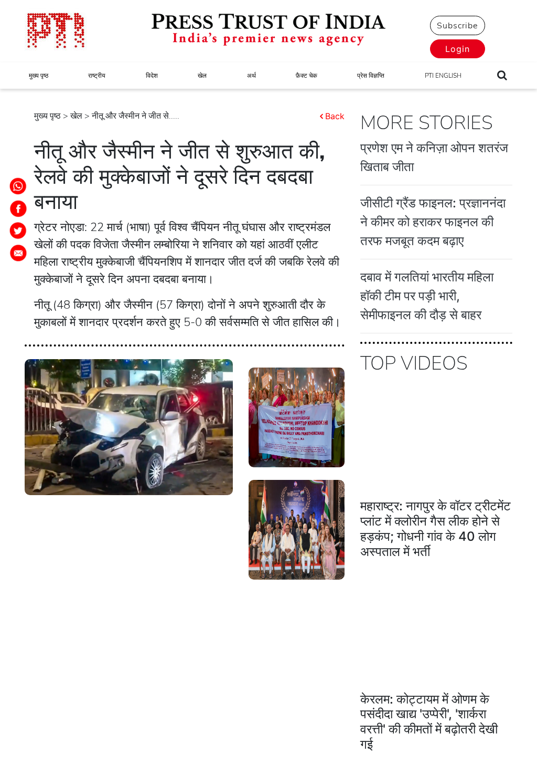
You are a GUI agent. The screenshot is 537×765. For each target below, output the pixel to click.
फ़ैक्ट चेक (306, 75)
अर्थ (251, 75)
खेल (202, 75)
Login (457, 49)
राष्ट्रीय (96, 75)
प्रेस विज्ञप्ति (370, 75)
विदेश (152, 75)
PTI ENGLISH (443, 75)
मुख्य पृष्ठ (38, 75)
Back (335, 116)
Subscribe (457, 26)
